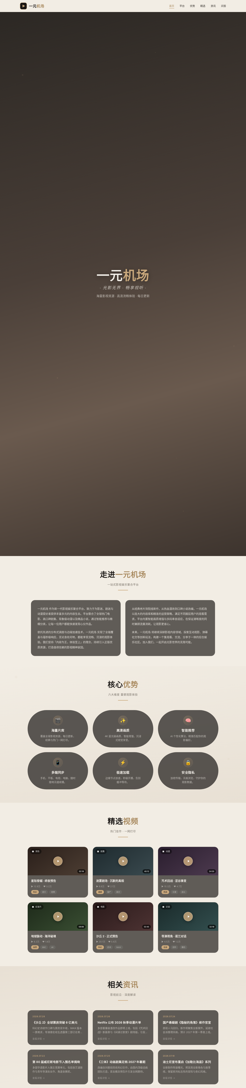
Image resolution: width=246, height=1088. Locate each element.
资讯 (213, 6)
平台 (182, 6)
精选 (202, 6)
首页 (171, 6)
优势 (192, 6)
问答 (223, 6)
